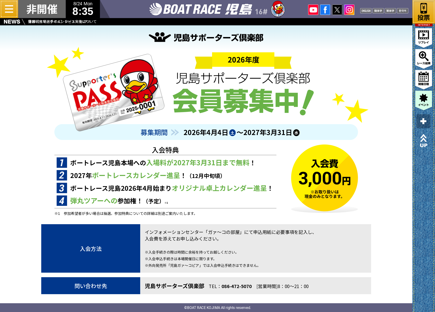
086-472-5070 (237, 286)
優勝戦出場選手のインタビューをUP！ (59, 21)
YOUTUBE (313, 10)
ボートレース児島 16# (217, 9)
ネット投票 (423, 11)
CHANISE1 (378, 10)
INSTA (349, 10)
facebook (325, 10)
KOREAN (402, 10)
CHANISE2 (390, 10)
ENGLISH (366, 10)
